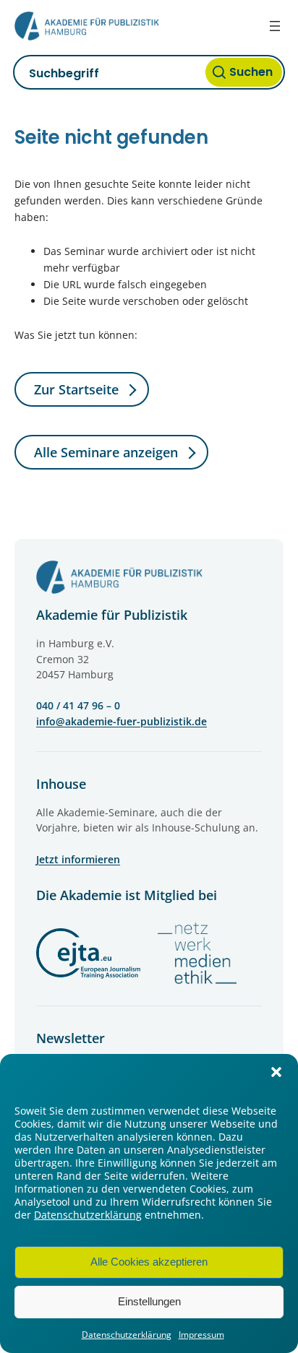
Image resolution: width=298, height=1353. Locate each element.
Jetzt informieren (78, 859)
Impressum (201, 1334)
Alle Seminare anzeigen (106, 452)
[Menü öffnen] (275, 26)
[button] (276, 1072)
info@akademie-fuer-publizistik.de (121, 721)
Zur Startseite (76, 389)
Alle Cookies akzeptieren (149, 1261)
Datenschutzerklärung (88, 1215)
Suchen (251, 72)
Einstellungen (149, 1301)
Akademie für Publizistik (111, 614)
